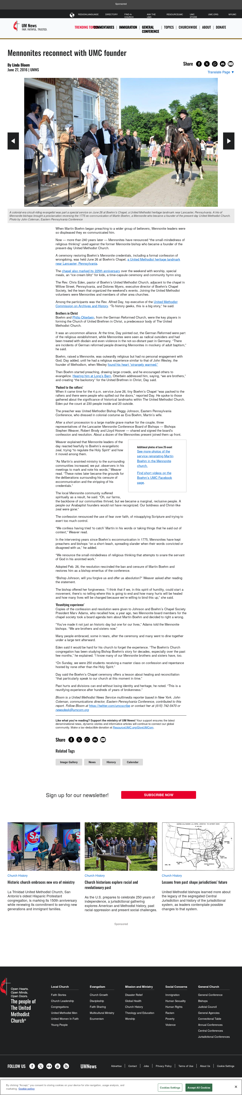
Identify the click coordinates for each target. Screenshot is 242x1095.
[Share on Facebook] (199, 64)
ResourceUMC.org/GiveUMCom (133, 727)
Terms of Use (185, 1066)
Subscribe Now (158, 794)
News (92, 762)
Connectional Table (209, 1019)
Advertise (116, 1066)
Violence (170, 1025)
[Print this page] (223, 64)
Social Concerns (176, 987)
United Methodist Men (64, 1013)
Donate (221, 27)
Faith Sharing (98, 1007)
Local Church (60, 987)
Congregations (60, 1007)
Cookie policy (27, 1088)
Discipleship (97, 1001)
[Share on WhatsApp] (215, 64)
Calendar (132, 762)
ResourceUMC (175, 14)
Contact (132, 1066)
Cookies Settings (170, 1087)
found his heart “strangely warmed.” (133, 364)
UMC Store (193, 15)
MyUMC (232, 14)
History (111, 762)
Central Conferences (210, 1030)
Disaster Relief (134, 995)
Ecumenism (97, 1019)
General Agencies (209, 1013)
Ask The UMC (151, 15)
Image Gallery (69, 762)
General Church (208, 987)
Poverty (170, 1019)
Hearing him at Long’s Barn (92, 375)
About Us (205, 1066)
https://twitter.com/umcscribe (109, 705)
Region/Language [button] (88, 14)
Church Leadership (62, 1001)
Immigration (128, 27)
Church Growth (99, 995)
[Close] (236, 1086)
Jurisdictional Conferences (214, 1037)
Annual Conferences (210, 1025)
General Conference (150, 29)
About (206, 27)
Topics (169, 27)
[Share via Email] (230, 64)
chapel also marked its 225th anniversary (91, 270)
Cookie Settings (225, 1066)
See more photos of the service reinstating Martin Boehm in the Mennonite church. (155, 458)
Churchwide (188, 27)
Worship (130, 1019)
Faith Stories (58, 995)
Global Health (133, 1001)
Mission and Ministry (139, 987)
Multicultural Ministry (102, 1013)
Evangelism (97, 987)
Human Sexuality (175, 1001)
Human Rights (173, 1007)
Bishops (203, 1001)
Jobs (146, 1066)
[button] (33, 1066)
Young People (59, 1025)
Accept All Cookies (199, 1087)
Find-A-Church (128, 15)
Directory (111, 14)
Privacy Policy (164, 1066)
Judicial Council (207, 1007)
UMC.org (213, 14)
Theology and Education (139, 1013)
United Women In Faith (65, 1019)
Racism (169, 1013)
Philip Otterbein (83, 317)
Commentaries (103, 27)
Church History (18, 875)
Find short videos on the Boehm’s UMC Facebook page (154, 477)
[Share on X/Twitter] (207, 64)
